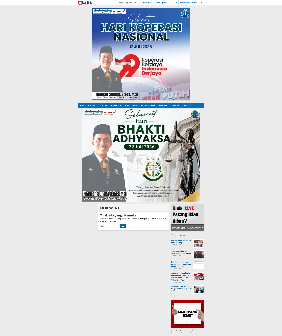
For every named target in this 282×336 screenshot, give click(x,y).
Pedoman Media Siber (186, 333)
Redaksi (174, 333)
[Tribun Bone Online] (85, 3)
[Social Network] (201, 3)
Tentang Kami (191, 331)
